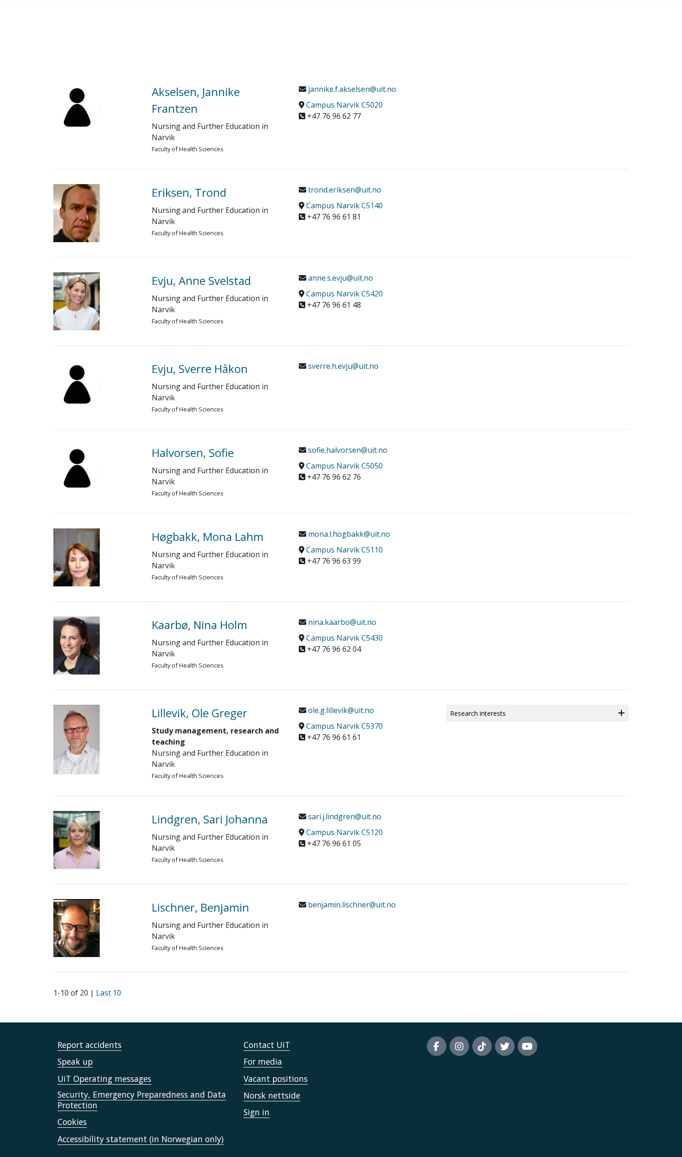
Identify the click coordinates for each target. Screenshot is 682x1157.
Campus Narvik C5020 (344, 105)
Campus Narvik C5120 (344, 832)
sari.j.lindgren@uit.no (343, 816)
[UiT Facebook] (436, 1046)
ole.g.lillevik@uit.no (340, 710)
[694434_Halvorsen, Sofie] (95, 467)
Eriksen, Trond (189, 192)
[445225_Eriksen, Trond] (95, 213)
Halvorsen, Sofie (193, 452)
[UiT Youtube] (527, 1046)
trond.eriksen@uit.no (343, 190)
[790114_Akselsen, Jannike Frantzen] (95, 107)
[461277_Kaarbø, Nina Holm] (95, 646)
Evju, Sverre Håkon (200, 368)
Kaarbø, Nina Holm (199, 624)
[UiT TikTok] (482, 1046)
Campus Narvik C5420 (344, 294)
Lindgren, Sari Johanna (210, 819)
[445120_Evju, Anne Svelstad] (95, 301)
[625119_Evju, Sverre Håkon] (95, 383)
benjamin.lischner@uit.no (351, 905)
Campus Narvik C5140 (344, 205)
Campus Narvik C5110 (344, 550)
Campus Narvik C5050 (344, 466)
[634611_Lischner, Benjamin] (95, 928)
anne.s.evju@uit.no (339, 278)
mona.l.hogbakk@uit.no (348, 534)
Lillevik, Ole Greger (199, 712)
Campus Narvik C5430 (344, 638)
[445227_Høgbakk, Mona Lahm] (95, 557)
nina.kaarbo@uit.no (341, 622)
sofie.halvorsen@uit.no (346, 450)
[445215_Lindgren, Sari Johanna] (95, 840)
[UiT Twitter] (505, 1046)
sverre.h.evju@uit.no (342, 366)
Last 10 (108, 993)
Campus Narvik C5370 (344, 726)
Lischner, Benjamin (200, 907)
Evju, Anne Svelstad (201, 280)
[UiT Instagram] (459, 1046)
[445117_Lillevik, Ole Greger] (95, 739)
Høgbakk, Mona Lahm (208, 536)
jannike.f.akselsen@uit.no (351, 89)
